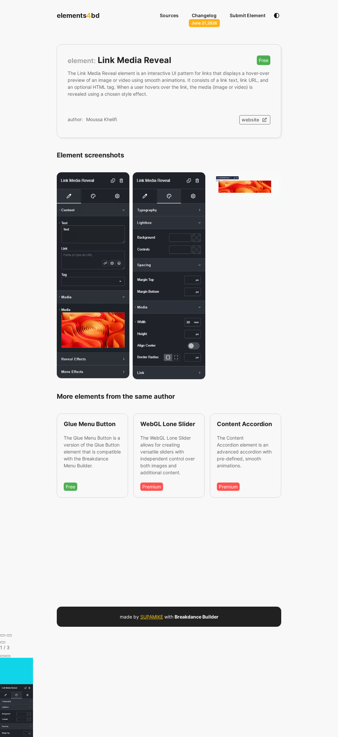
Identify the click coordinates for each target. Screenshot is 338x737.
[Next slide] (9, 635)
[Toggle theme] (276, 15)
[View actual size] (8, 656)
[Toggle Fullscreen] (2, 656)
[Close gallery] (2, 642)
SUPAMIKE (151, 617)
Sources (169, 15)
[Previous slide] (2, 635)
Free (263, 60)
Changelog (204, 15)
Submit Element (247, 15)
